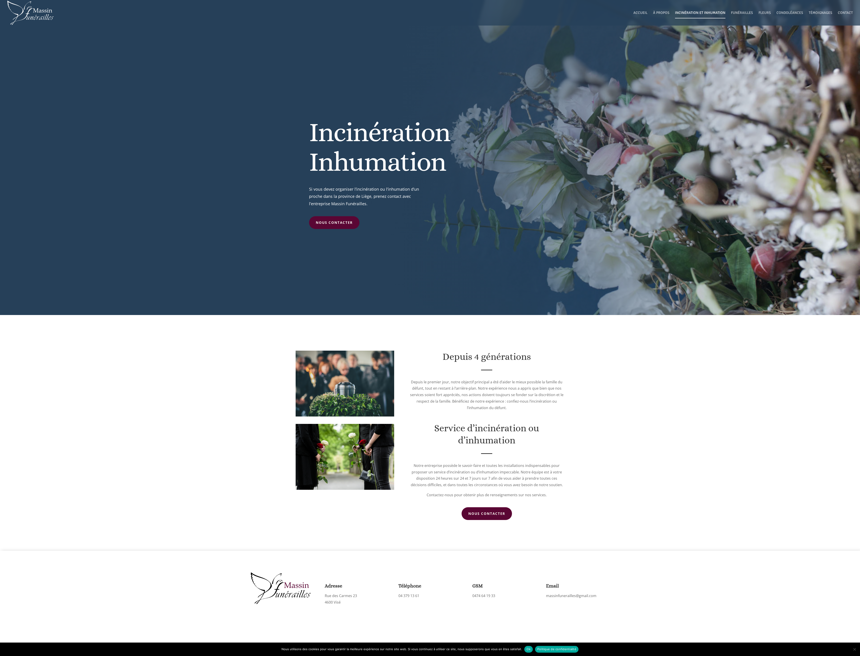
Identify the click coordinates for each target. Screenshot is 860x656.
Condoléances (789, 13)
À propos (661, 13)
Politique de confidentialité (556, 649)
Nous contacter (334, 222)
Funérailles (742, 13)
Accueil (640, 13)
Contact (845, 13)
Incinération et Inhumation (700, 13)
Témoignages (820, 13)
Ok (529, 649)
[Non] (854, 649)
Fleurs (765, 13)
